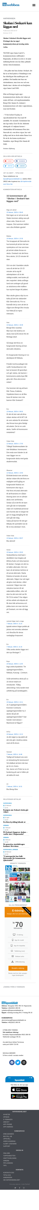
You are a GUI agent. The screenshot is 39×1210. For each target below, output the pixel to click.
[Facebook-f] (19, 1188)
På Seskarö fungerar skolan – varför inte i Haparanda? (15, 833)
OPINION (6, 825)
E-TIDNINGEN (7, 1119)
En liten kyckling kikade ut (14, 822)
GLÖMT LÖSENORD (9, 1144)
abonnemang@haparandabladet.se (14, 1020)
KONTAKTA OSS (8, 1172)
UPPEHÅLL (7, 1139)
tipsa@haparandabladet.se (12, 179)
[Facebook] (12, 1062)
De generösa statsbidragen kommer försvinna (14, 845)
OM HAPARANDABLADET (11, 1180)
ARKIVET (6, 1122)
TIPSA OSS (7, 1175)
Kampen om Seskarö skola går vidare (15, 811)
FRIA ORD (6, 1153)
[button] (33, 5)
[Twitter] (18, 1062)
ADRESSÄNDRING (9, 1141)
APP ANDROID (8, 1127)
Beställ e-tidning (18, 968)
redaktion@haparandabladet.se (12, 1010)
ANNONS (6, 1161)
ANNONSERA (7, 1177)
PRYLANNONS (8, 1163)
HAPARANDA (9, 18)
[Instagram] (24, 1062)
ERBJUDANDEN (8, 1134)
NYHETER (6, 1114)
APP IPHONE (7, 1124)
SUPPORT (6, 1146)
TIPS (4, 1165)
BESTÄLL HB (7, 1136)
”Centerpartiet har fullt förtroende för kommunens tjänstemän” (14, 858)
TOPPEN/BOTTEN (9, 1156)
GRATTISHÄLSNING (9, 1158)
